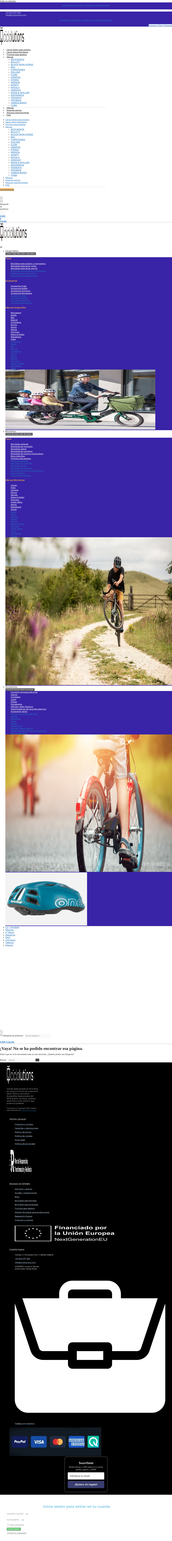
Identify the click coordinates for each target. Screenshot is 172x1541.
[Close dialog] (112, 754)
